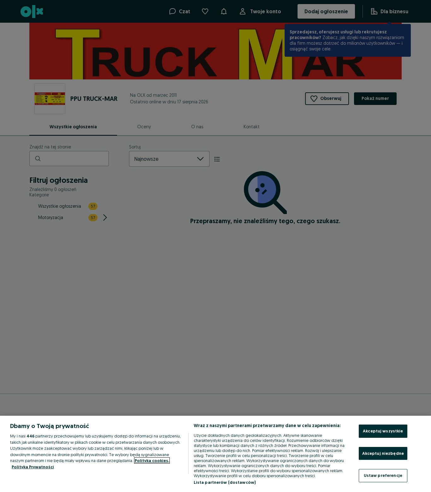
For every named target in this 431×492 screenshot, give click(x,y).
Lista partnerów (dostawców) (225, 482)
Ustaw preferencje (383, 475)
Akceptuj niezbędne (383, 453)
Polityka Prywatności (33, 466)
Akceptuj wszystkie (383, 430)
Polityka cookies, (152, 460)
